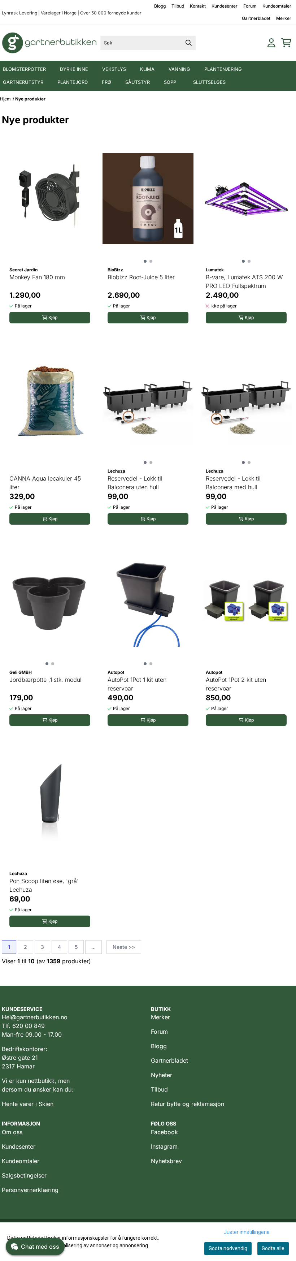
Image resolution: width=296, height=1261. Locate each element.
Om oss (12, 1132)
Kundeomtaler (276, 6)
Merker (283, 18)
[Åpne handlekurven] (286, 42)
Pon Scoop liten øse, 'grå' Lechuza (44, 885)
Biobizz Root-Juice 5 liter (141, 277)
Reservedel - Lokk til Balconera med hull (233, 483)
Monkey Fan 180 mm (37, 277)
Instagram (164, 1146)
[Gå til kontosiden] (271, 42)
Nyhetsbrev (166, 1161)
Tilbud (177, 6)
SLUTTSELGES (209, 82)
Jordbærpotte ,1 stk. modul (45, 679)
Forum (250, 6)
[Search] (188, 43)
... (93, 947)
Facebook (164, 1132)
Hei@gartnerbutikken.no (35, 1017)
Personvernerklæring (30, 1189)
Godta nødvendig (228, 1248)
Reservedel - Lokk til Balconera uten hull (135, 483)
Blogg (160, 6)
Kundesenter (225, 6)
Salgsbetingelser (24, 1175)
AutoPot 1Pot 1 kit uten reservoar (137, 684)
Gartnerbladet (256, 18)
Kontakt (198, 6)
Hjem (5, 99)
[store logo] (49, 42)
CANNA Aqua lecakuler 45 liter (45, 483)
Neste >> (124, 947)
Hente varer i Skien (27, 1103)
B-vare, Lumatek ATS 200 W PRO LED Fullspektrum (244, 281)
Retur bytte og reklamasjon (187, 1103)
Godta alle (273, 1248)
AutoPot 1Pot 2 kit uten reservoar (236, 684)
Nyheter (161, 1075)
